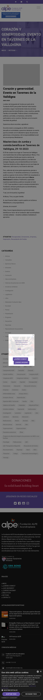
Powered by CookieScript (9, 698)
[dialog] (21, 684)
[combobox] (38, 672)
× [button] (40, 671)
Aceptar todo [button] (11, 694)
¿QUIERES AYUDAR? (21, 362)
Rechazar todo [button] (31, 694)
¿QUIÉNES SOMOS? (20, 359)
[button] (21, 690)
